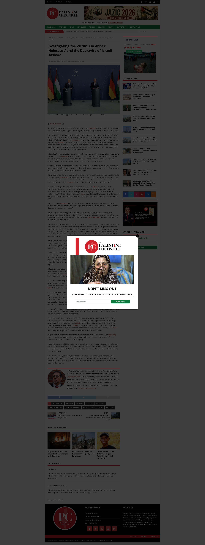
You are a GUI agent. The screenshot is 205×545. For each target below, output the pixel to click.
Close (137, 235)
